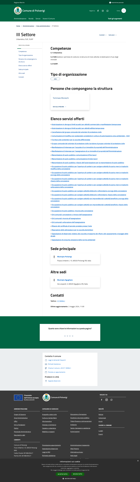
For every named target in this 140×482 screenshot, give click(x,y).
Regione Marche (19, 2)
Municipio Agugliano (65, 280)
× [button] (138, 461)
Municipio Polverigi (64, 256)
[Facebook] (97, 10)
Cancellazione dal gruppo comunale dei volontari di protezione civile (77, 132)
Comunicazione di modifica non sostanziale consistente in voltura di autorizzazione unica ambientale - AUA (91, 136)
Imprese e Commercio (49, 425)
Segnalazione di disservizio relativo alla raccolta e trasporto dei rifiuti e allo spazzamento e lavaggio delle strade (89, 234)
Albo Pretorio (74, 449)
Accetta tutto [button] (62, 474)
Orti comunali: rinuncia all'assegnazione (66, 218)
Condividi (102, 35)
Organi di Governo (20, 414)
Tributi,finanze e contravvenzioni (81, 421)
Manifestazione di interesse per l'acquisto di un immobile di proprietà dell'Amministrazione (85, 147)
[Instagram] (102, 10)
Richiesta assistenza (48, 455)
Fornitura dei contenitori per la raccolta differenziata (71, 139)
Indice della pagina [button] (24, 45)
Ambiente (73, 425)
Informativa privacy (76, 452)
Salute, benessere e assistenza (80, 428)
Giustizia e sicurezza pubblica (79, 418)
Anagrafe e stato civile (49, 414)
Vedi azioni (112, 35)
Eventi (101, 434)
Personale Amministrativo (22, 432)
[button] (70, 478)
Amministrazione (28, 26)
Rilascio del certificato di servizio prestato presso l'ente (72, 226)
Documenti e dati (19, 435)
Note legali (73, 455)
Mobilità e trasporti (48, 432)
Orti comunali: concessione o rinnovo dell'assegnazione (72, 214)
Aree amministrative (43, 26)
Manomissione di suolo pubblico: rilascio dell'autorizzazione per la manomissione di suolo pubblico (88, 162)
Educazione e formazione (78, 414)
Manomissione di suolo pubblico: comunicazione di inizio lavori (75, 159)
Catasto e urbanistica (49, 428)
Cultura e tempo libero (49, 418)
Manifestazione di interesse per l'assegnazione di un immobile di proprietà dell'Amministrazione (87, 151)
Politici (16, 428)
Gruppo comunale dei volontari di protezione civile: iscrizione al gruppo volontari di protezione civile (88, 143)
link (88, 470)
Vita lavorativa (47, 421)
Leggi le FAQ (46, 452)
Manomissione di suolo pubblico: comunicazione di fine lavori (74, 155)
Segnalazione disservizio (50, 449)
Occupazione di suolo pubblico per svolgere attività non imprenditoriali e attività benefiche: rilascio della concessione (89, 205)
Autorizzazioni (75, 431)
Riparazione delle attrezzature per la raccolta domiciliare (72, 230)
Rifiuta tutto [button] (77, 474)
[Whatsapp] (107, 10)
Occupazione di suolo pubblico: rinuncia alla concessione (72, 210)
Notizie (101, 414)
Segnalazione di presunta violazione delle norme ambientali (73, 240)
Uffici (15, 421)
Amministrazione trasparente (79, 445)
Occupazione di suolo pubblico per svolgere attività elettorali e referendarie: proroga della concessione (89, 191)
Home (18, 26)
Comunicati (102, 418)
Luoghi (101, 431)
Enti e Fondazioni (19, 425)
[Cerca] (123, 10)
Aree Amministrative (21, 418)
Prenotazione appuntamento (51, 445)
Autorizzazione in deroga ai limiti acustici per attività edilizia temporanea (78, 128)
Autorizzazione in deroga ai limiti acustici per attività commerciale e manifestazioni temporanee (86, 124)
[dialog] (70, 470)
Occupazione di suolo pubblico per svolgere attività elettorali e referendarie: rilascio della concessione (89, 194)
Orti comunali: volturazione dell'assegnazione (68, 222)
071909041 (61, 301)
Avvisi (100, 421)
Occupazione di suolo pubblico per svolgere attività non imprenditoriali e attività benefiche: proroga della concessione (89, 199)
